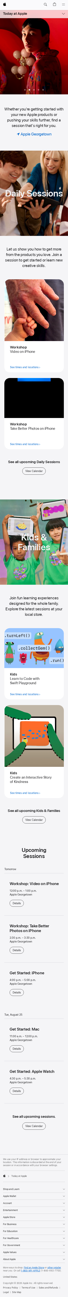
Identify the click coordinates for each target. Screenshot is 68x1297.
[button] (45, 4)
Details (18, 903)
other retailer (54, 1267)
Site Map (16, 1292)
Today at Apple (15, 13)
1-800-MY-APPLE (30, 1270)
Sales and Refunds (48, 1287)
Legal (6, 1292)
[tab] (25, 90)
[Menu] (63, 4)
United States (10, 1277)
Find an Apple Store (34, 1267)
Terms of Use (28, 1287)
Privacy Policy (10, 1287)
